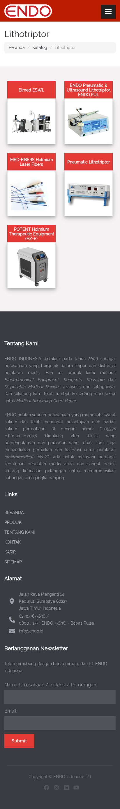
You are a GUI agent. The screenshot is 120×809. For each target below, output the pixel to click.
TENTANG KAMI (19, 532)
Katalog (39, 47)
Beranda (17, 47)
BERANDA (14, 512)
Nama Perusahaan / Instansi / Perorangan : (51, 685)
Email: (10, 711)
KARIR (10, 552)
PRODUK (13, 522)
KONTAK (12, 542)
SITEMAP (13, 562)
